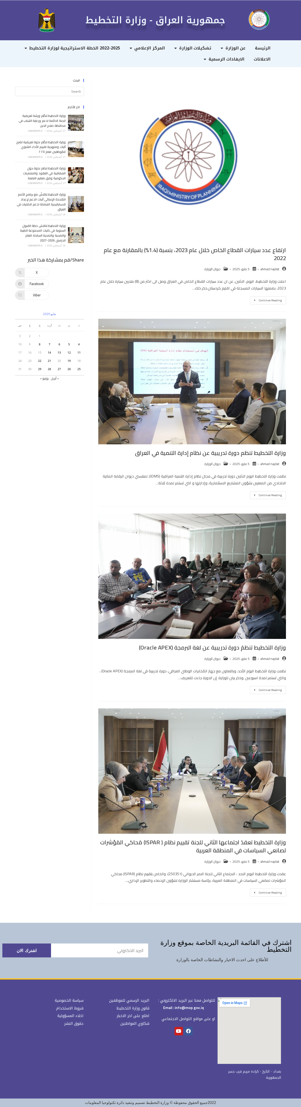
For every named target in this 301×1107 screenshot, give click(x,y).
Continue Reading (266, 299)
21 (49, 361)
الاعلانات (262, 59)
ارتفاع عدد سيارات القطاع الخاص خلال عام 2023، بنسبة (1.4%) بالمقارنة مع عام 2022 (195, 254)
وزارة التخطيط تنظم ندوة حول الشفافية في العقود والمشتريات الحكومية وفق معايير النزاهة (44, 173)
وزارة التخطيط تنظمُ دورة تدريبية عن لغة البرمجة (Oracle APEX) (212, 647)
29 (39, 369)
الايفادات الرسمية (227, 59)
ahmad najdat (269, 269)
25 (79, 369)
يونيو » (44, 378)
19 (69, 361)
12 (69, 353)
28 (49, 369)
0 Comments (35, 131)
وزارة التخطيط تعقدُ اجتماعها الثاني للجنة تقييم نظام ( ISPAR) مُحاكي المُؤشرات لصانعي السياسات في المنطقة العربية (193, 846)
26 (69, 369)
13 (59, 353)
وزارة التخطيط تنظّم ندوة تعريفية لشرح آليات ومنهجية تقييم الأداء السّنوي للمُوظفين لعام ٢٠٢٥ (41, 147)
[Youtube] (178, 1031)
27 (59, 369)
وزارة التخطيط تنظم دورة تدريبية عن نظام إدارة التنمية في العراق (210, 453)
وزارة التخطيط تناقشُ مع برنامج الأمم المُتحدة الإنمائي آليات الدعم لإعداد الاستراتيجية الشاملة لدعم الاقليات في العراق (41, 202)
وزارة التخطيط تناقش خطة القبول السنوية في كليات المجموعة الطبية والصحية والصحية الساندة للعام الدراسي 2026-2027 (43, 233)
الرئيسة (262, 48)
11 (79, 353)
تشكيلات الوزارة (195, 48)
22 (39, 361)
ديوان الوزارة (212, 269)
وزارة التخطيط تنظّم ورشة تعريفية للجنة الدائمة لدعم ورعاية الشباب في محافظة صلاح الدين (42, 120)
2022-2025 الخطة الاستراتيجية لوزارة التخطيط (74, 48)
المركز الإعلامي (149, 48)
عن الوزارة (236, 48)
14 (49, 353)
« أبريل (55, 378)
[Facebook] (188, 1031)
